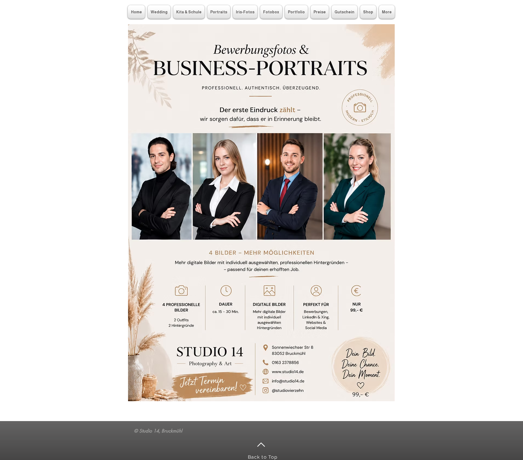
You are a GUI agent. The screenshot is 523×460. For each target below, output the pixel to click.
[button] (296, 12)
